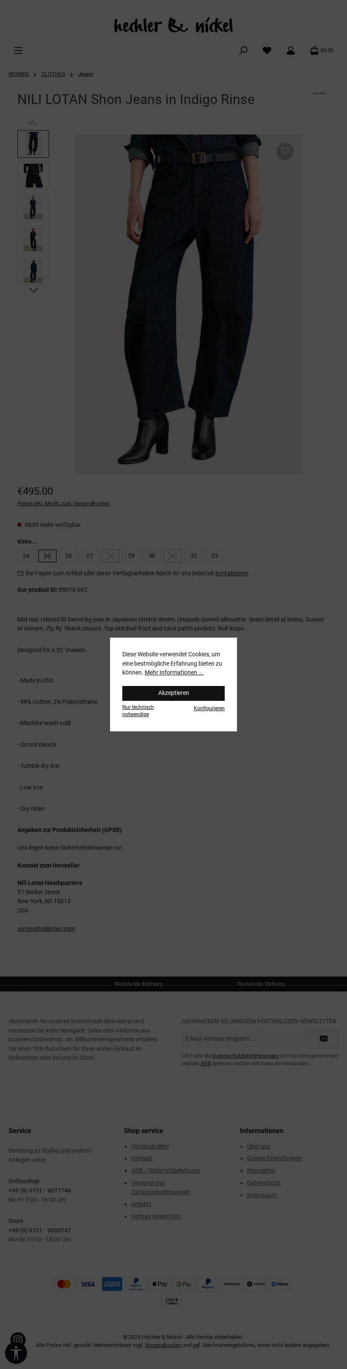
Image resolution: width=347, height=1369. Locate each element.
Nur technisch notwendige (138, 710)
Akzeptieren (173, 693)
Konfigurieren (209, 708)
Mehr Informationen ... (174, 672)
